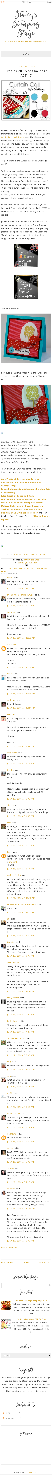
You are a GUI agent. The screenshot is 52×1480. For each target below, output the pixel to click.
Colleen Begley (14, 875)
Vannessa (11, 612)
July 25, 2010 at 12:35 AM (21, 588)
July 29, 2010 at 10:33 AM (21, 1208)
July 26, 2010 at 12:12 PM (21, 991)
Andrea (10, 700)
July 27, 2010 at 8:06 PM (20, 1107)
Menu (26, 54)
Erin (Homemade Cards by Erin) (21, 904)
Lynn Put (11, 942)
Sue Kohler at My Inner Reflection (19, 512)
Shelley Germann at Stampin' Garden (21, 509)
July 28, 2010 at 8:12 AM (20, 1127)
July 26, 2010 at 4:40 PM (20, 1014)
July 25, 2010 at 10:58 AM (21, 667)
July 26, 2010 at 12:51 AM (21, 912)
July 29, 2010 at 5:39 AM (20, 1162)
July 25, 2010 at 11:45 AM (21, 693)
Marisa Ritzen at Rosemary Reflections (22, 502)
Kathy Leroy (13, 1021)
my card (13, 862)
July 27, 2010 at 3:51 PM (20, 1086)
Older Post (45, 1262)
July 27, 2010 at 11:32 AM (21, 1069)
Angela (10, 1148)
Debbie (10, 714)
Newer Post (7, 1262)
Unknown (11, 644)
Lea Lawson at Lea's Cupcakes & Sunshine (23, 499)
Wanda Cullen (13, 1113)
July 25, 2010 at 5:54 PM (20, 868)
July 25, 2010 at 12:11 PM (21, 708)
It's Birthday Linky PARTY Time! (31, 1319)
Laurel (10, 673)
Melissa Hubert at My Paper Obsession (22, 506)
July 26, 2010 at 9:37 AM (20, 956)
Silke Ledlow (13, 962)
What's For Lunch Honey (12, 137)
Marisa (10, 577)
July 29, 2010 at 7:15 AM (20, 1182)
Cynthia (10, 770)
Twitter (26, 554)
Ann (9, 1076)
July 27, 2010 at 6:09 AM (20, 1055)
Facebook (17, 554)
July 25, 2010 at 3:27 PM (20, 763)
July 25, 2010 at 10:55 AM (21, 638)
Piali (9, 852)
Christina (11, 1188)
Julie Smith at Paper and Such (17, 496)
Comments (9, 1418)
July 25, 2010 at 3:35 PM (20, 799)
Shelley (10, 805)
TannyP (10, 1168)
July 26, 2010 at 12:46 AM (21, 898)
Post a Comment (9, 1247)
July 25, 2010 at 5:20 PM (20, 845)
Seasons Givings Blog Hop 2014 (31, 1300)
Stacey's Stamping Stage (26, 24)
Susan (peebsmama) (16, 1038)
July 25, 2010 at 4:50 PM (20, 816)
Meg (9, 1061)
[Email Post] (26, 565)
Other (42, 554)
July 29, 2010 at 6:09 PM (20, 1240)
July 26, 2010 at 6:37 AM (20, 935)
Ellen (9, 822)
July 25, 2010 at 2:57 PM (20, 746)
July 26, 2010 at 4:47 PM (20, 1032)
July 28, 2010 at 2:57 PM (20, 1141)
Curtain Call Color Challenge (24, 569)
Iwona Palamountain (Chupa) (20, 595)
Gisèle (10, 1093)
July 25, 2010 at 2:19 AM (20, 605)
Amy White (12, 752)
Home (26, 1262)
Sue (9, 919)
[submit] (50, 1285)
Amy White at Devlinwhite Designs (20, 479)
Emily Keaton (13, 997)
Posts (7, 1413)
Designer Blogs (32, 1472)
